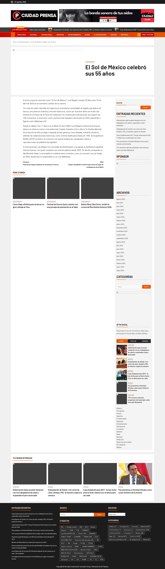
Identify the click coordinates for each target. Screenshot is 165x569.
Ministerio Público (85, 550)
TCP (72, 559)
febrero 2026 (120, 221)
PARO (96, 550)
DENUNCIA (92, 533)
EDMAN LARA (88, 537)
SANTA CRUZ (83, 556)
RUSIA (74, 556)
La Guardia (119, 429)
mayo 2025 (120, 253)
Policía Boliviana (78, 553)
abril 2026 (119, 213)
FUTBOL (82, 543)
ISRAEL (77, 546)
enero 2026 (120, 224)
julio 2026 (119, 203)
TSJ (96, 559)
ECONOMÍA (77, 537)
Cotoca (118, 413)
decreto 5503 (82, 533)
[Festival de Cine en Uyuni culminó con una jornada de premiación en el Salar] (63, 188)
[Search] (136, 35)
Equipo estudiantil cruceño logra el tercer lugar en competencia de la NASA (85, 164)
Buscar (119, 103)
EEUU (96, 537)
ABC (62, 527)
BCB (86, 527)
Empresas (124, 35)
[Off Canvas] (12, 2)
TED (77, 559)
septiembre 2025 (122, 238)
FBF (98, 540)
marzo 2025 (120, 260)
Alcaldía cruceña (71, 527)
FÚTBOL (90, 543)
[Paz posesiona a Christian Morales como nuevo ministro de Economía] (121, 387)
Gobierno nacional (66, 546)
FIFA (69, 543)
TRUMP (84, 559)
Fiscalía (75, 543)
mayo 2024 (120, 270)
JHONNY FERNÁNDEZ (88, 546)
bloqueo (93, 527)
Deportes (60, 35)
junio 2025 (119, 249)
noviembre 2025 (121, 231)
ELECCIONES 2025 (66, 540)
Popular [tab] (133, 341)
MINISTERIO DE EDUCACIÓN (69, 550)
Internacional (46, 35)
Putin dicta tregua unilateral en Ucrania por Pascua (41, 163)
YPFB (101, 559)
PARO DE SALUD (66, 553)
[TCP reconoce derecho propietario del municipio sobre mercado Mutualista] (121, 399)
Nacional (33, 35)
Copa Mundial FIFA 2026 (68, 533)
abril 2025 (119, 256)
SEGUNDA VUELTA (95, 556)
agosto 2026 (120, 199)
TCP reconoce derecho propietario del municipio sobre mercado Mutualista (139, 400)
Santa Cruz (21, 35)
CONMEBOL (85, 530)
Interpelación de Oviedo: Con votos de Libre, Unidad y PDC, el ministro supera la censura (67, 30)
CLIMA (71, 530)
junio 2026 (119, 206)
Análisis (113, 35)
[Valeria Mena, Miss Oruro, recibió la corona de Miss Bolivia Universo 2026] (97, 188)
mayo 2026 (120, 210)
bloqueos (63, 530)
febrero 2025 (120, 263)
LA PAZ (100, 546)
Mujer (87, 35)
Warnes (119, 447)
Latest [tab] (121, 341)
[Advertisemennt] (106, 15)
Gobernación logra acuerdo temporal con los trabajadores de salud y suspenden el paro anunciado (131, 122)
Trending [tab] (145, 341)
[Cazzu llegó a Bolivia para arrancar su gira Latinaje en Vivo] (29, 188)
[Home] (13, 34)
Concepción (120, 411)
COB (77, 530)
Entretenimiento (74, 35)
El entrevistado (100, 35)
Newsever (95, 567)
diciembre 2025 (121, 228)
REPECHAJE (90, 553)
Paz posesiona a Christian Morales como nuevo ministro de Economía (138, 388)
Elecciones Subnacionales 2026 (84, 540)
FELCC (63, 543)
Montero (119, 432)
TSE (90, 559)
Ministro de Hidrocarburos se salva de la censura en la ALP (29, 542)
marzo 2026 (120, 217)
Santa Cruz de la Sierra (124, 442)
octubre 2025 (120, 235)
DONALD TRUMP (66, 537)
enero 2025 (120, 267)
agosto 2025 (120, 242)
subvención (64, 559)
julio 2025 (119, 246)
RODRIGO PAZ (65, 556)
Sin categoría (120, 445)
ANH (80, 527)
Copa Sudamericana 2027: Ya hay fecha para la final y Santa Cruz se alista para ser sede (133, 30)
